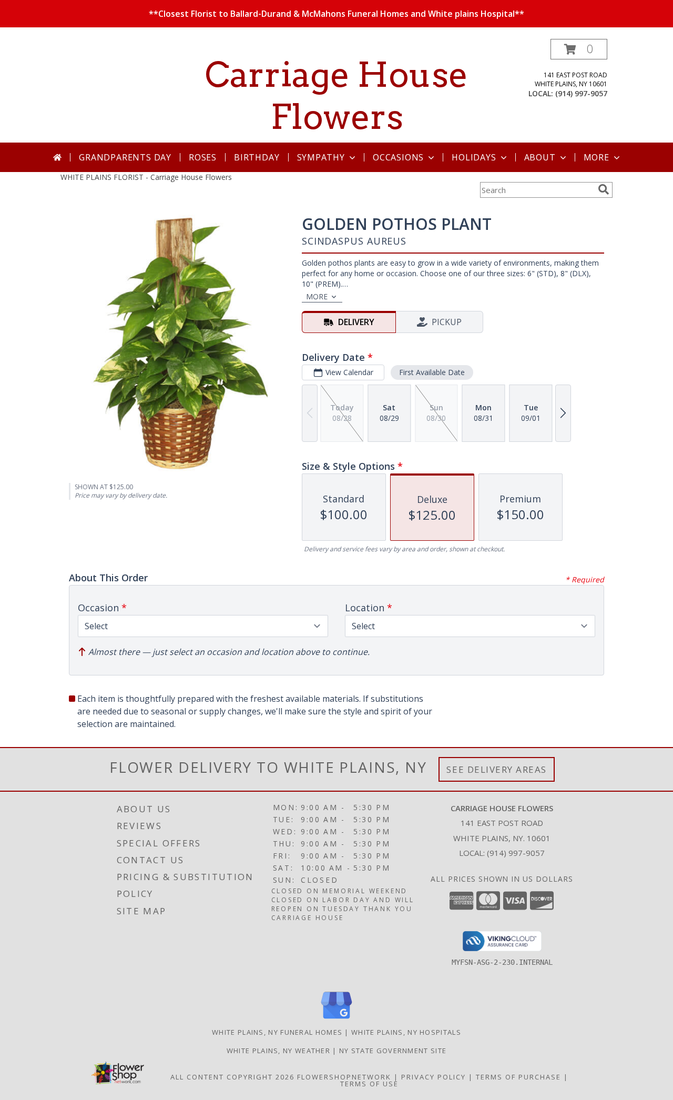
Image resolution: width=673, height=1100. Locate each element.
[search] (603, 189)
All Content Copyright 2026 (232, 1077)
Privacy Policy (433, 1077)
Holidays (474, 157)
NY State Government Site (392, 1050)
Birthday (256, 157)
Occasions (398, 157)
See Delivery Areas (496, 769)
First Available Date (432, 372)
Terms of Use (369, 1083)
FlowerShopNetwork (344, 1077)
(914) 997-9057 (581, 93)
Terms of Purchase (518, 1077)
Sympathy (321, 157)
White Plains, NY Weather (278, 1050)
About (540, 157)
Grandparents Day (125, 157)
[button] (578, 49)
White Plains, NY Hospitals (406, 1032)
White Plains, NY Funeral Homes (277, 1032)
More (596, 157)
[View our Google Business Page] (336, 1019)
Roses (203, 157)
